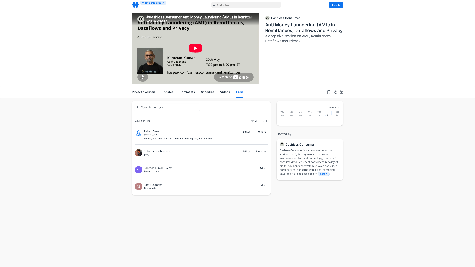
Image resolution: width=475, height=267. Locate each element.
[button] (333, 92)
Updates (167, 92)
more (322, 173)
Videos (225, 92)
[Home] (149, 5)
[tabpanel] (195, 48)
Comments (187, 92)
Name (254, 121)
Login (336, 4)
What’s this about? (153, 2)
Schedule (207, 92)
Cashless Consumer (285, 18)
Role (264, 121)
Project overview (143, 92)
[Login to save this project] (328, 92)
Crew (239, 92)
